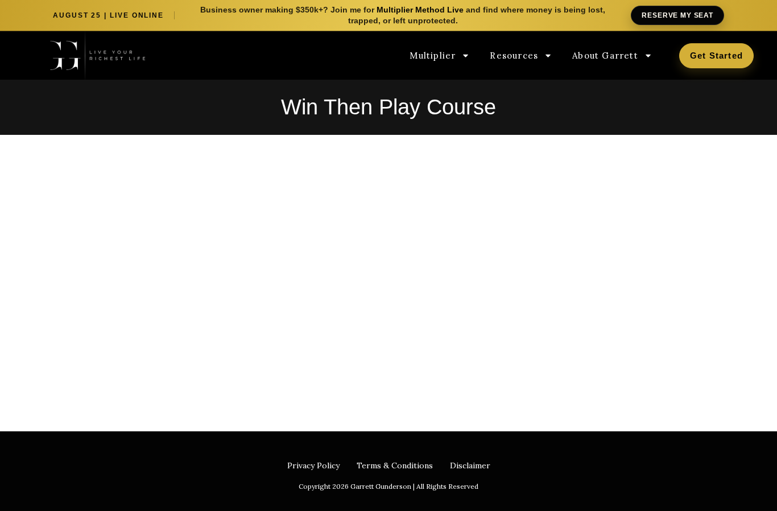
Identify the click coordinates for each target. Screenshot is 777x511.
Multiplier (433, 55)
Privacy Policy (313, 465)
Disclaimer (470, 465)
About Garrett (605, 55)
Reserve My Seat (677, 15)
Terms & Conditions (395, 465)
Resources (514, 55)
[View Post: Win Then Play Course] (161, 249)
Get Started (716, 55)
